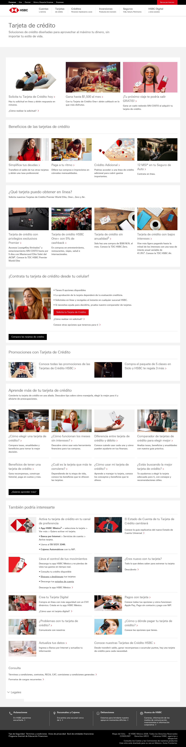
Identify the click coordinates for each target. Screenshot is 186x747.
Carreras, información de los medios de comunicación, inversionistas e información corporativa (157, 721)
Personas (12, 2)
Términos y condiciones (36, 734)
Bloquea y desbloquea (52, 576)
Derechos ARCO (141, 736)
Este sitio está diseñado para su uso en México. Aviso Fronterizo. (148, 743)
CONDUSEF (125, 736)
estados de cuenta (64, 581)
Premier (28, 2)
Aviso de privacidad (57, 734)
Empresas (60, 2)
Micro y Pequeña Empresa (43, 2)
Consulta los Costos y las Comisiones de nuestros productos (150, 741)
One (20, 2)
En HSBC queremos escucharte (22, 719)
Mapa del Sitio (118, 734)
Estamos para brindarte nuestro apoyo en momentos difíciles (115, 719)
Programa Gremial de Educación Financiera (28, 736)
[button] (14, 692)
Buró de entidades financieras (80, 734)
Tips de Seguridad (17, 734)
